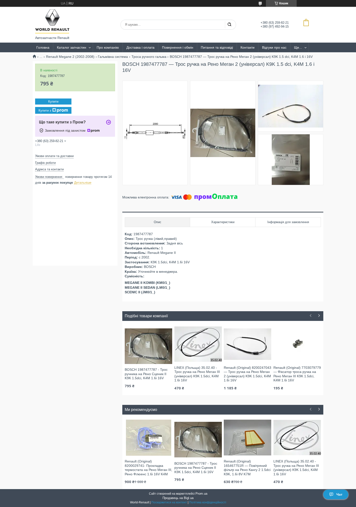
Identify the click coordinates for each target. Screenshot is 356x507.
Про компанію (108, 47)
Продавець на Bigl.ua (178, 498)
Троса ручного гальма (149, 57)
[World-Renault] (52, 21)
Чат (339, 494)
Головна (42, 47)
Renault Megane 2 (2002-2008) (70, 57)
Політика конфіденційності (207, 502)
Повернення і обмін (177, 47)
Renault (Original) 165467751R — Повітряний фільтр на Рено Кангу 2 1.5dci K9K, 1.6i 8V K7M (247, 467)
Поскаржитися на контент (169, 502)
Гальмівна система (113, 57)
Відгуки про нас (274, 47)
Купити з (45, 110)
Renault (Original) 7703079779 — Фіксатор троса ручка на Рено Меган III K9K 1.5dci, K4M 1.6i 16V (297, 374)
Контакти (247, 47)
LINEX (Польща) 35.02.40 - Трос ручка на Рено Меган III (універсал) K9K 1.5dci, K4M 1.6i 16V (197, 374)
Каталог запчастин (71, 47)
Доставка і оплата (140, 47)
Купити (53, 101)
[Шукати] (229, 24)
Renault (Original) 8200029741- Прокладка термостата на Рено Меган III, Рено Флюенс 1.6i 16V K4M (148, 467)
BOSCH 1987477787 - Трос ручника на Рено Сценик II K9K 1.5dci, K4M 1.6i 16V (146, 374)
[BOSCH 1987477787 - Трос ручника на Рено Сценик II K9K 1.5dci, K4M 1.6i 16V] (148, 346)
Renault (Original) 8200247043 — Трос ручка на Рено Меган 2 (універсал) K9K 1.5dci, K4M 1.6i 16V (247, 374)
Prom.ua (201, 493)
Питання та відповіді (217, 47)
